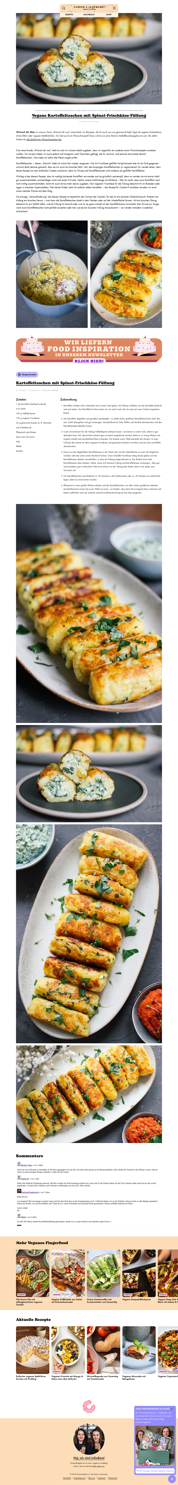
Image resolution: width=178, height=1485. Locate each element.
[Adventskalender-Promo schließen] (172, 1479)
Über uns (91, 1478)
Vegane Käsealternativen (63, 110)
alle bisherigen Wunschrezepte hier (43, 139)
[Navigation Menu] (114, 8)
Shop (109, 14)
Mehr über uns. (98, 1466)
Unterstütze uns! (79, 1478)
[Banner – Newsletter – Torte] (89, 349)
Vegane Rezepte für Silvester (86, 110)
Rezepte (69, 14)
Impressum (101, 1478)
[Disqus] (89, 1193)
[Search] (64, 8)
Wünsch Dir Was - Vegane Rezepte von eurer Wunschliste (120, 110)
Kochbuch (89, 14)
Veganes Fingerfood (43, 110)
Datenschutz (112, 1478)
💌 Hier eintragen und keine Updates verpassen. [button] (155, 1471)
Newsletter (67, 1478)
